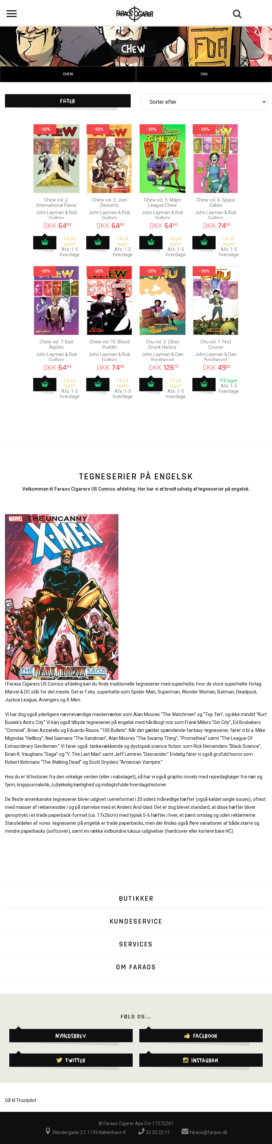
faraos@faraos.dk (208, 1132)
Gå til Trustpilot (20, 1100)
